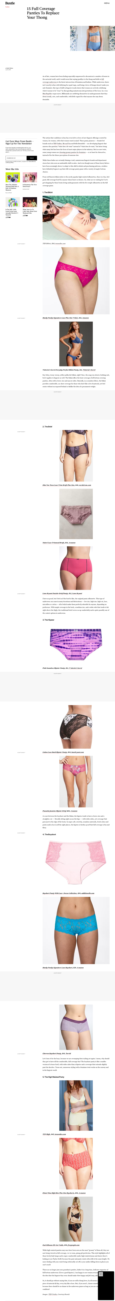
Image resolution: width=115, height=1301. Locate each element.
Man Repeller (47, 94)
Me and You (67, 143)
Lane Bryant (77, 593)
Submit (32, 158)
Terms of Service (32, 161)
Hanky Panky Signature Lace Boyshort (57, 968)
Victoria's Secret (89, 370)
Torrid (68, 1053)
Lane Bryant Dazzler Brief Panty (55, 593)
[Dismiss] (112, 1273)
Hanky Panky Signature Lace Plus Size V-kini (60, 318)
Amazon (85, 318)
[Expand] (99, 1273)
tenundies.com (60, 243)
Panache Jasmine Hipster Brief (54, 811)
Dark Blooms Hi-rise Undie (53, 1245)
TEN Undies (57, 143)
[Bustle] (10, 3)
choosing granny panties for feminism (72, 152)
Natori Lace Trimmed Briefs (53, 543)
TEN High (46, 1134)
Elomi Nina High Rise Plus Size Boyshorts (58, 1193)
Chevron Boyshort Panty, (52, 1053)
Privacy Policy (10, 162)
